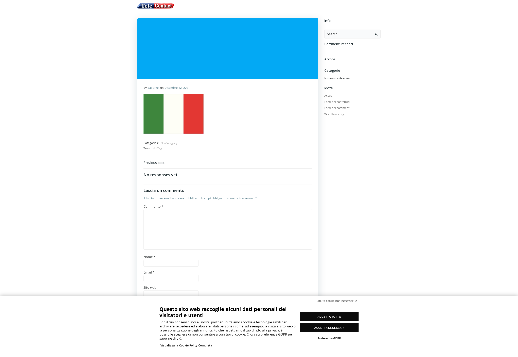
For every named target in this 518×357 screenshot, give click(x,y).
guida (227, 6)
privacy (290, 6)
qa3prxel (153, 88)
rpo (303, 6)
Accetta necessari (329, 327)
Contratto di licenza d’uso (258, 6)
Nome (149, 257)
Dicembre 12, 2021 (177, 88)
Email (148, 272)
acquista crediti (206, 6)
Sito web (149, 287)
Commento (153, 206)
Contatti (317, 6)
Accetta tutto (329, 316)
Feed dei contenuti (337, 102)
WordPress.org (334, 114)
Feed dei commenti (337, 108)
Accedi (328, 95)
